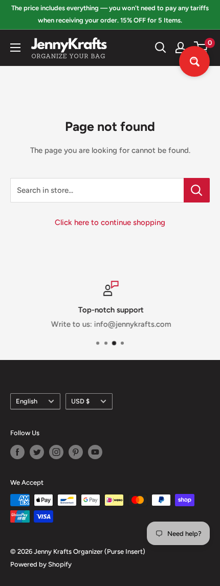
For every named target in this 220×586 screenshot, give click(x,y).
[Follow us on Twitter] (37, 452)
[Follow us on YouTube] (95, 452)
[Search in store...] (197, 190)
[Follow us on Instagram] (56, 452)
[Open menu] (15, 47)
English (26, 401)
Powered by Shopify (41, 564)
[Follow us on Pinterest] (76, 452)
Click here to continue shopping (110, 222)
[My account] (180, 47)
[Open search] (160, 47)
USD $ (80, 401)
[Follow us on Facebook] (17, 452)
